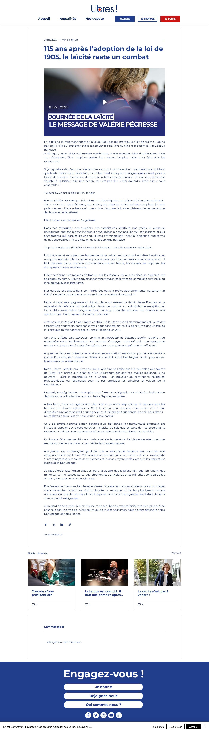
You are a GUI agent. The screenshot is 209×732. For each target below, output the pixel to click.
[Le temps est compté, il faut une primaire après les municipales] (104, 572)
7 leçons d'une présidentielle (43, 593)
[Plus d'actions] (163, 40)
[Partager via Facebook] (45, 524)
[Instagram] (103, 715)
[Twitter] (96, 715)
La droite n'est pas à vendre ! (153, 593)
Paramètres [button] (158, 726)
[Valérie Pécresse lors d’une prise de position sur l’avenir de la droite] (157, 572)
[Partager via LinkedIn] (61, 524)
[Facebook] (88, 715)
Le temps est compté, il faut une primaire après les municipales (103, 593)
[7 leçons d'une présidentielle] (51, 572)
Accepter (193, 726)
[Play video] (104, 102)
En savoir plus (84, 726)
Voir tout (176, 552)
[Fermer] (205, 726)
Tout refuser (175, 726)
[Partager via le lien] (69, 524)
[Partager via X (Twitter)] (53, 524)
